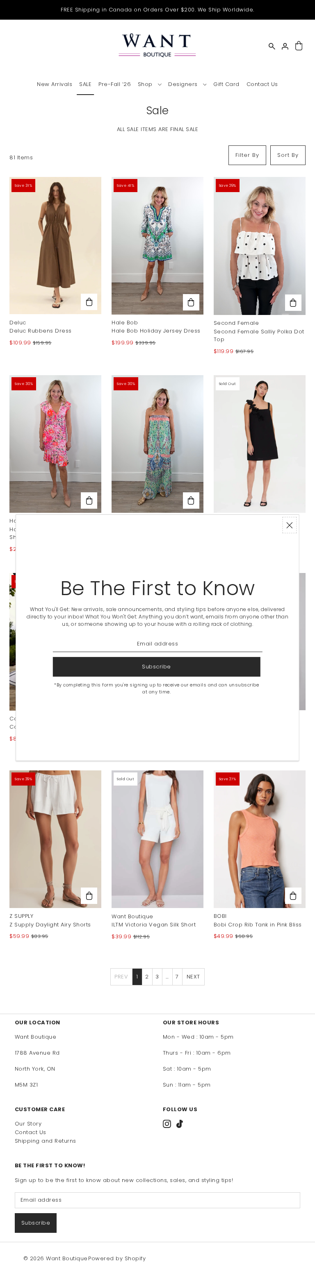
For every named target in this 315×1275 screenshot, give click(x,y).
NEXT (193, 977)
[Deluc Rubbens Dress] (55, 246)
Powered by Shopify (117, 1258)
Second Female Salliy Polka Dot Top (259, 336)
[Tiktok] (179, 1124)
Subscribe (35, 1223)
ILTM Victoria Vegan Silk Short (154, 925)
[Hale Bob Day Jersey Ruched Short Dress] (55, 444)
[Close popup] (290, 525)
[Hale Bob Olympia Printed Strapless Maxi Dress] (157, 444)
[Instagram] (167, 1124)
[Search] (271, 46)
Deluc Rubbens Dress (40, 331)
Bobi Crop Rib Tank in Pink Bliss (258, 925)
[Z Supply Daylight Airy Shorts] (55, 839)
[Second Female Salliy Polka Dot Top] (260, 246)
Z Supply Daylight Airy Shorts (50, 925)
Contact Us (30, 1132)
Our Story (28, 1124)
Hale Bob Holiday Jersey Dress (156, 331)
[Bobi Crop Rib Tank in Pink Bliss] (260, 839)
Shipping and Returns (45, 1141)
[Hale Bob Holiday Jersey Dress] (157, 246)
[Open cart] (299, 46)
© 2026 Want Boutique (55, 1258)
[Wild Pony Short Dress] (260, 444)
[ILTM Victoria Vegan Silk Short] (157, 839)
